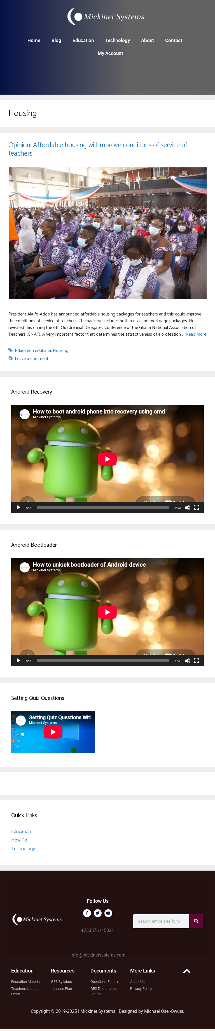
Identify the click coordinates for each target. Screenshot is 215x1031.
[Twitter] (98, 913)
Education (83, 40)
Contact (173, 40)
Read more (196, 334)
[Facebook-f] (87, 913)
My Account (110, 53)
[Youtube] (108, 913)
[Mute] (187, 507)
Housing (60, 350)
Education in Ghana (33, 350)
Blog (56, 40)
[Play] (18, 507)
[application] (107, 459)
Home (33, 40)
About (147, 40)
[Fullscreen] (196, 507)
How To (19, 840)
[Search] (196, 921)
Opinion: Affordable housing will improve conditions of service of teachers (97, 149)
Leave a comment (31, 359)
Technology (117, 40)
